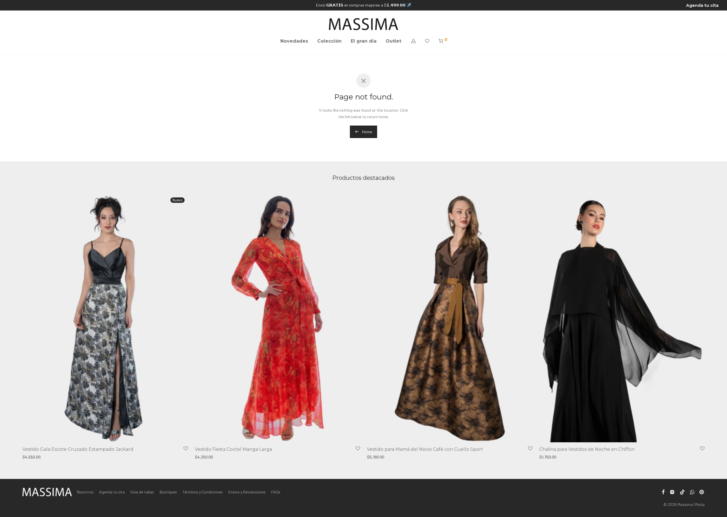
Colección (329, 41)
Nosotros (85, 491)
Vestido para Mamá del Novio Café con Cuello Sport (425, 449)
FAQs (275, 491)
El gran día (364, 41)
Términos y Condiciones (203, 491)
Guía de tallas (142, 491)
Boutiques (168, 491)
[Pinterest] (702, 491)
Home (366, 131)
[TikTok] (682, 491)
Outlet (393, 41)
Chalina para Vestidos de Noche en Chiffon (587, 449)
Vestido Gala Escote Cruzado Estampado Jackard (77, 449)
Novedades (294, 41)
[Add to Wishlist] (185, 448)
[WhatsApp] (692, 491)
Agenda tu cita (702, 5)
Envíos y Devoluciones (247, 491)
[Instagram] (672, 491)
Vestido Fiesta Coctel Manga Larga (233, 449)
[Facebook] (663, 491)
